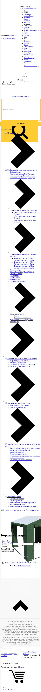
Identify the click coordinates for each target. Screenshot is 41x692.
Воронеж (26, 35)
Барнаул (26, 59)
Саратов (26, 19)
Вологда (26, 56)
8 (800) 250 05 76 (16, 562)
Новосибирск (27, 53)
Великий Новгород (29, 58)
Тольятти (26, 43)
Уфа (25, 38)
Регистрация (11, 84)
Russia (25, 62)
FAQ (20, 574)
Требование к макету (20, 592)
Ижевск (26, 12)
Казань (26, 32)
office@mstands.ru (10, 38)
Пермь (26, 33)
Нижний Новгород (29, 16)
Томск (25, 37)
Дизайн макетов (20, 589)
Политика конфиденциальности (20, 624)
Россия (26, 11)
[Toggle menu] (3, 3)
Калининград (27, 61)
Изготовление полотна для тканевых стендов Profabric (20, 581)
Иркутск (26, 27)
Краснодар (27, 22)
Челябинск (27, 17)
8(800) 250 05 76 (11, 35)
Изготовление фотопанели (20, 577)
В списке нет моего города (31, 66)
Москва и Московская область (32, 30)
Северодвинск (28, 25)
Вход (3, 84)
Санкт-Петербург (28, 46)
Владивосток (27, 50)
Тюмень (26, 45)
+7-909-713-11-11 (32, 562)
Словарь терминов (20, 586)
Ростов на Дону (28, 54)
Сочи (25, 40)
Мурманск (27, 24)
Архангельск (27, 51)
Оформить (21, 667)
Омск (25, 48)
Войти (20, 80)
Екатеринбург (27, 14)
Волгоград (27, 29)
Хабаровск (27, 41)
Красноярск (27, 20)
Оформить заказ (7, 551)
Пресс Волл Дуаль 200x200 (7, 542)
